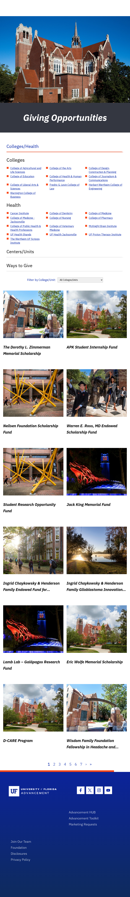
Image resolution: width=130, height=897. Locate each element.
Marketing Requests (83, 824)
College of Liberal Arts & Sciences (24, 186)
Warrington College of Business (23, 194)
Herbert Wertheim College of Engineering (105, 186)
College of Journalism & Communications (103, 178)
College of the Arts (60, 168)
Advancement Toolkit (84, 818)
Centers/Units (20, 251)
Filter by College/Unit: (41, 280)
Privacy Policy (20, 859)
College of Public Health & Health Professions (25, 228)
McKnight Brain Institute (103, 226)
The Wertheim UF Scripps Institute (25, 240)
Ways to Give (19, 265)
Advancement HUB (82, 812)
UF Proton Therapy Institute (105, 234)
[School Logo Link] (35, 791)
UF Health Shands (20, 234)
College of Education (22, 176)
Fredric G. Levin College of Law (64, 186)
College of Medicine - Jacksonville (22, 219)
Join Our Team (21, 841)
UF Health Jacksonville (63, 234)
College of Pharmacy (101, 217)
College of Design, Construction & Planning (102, 170)
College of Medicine (100, 213)
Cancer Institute (19, 213)
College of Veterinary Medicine (62, 228)
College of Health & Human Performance (65, 178)
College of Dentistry (61, 213)
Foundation (19, 847)
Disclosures (19, 853)
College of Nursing (60, 217)
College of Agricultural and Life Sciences (25, 170)
